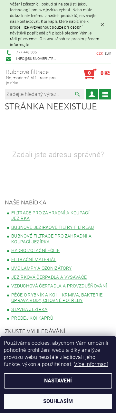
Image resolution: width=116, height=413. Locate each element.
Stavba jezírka (29, 309)
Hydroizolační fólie (35, 250)
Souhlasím (58, 401)
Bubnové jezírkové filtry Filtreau (52, 227)
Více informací (91, 364)
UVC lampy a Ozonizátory (41, 268)
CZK (99, 54)
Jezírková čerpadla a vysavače (49, 277)
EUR (108, 53)
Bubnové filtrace (30, 77)
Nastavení (58, 381)
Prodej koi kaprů (32, 318)
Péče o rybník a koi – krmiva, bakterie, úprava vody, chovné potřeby (57, 297)
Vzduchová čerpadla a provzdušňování (59, 285)
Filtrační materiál (33, 259)
